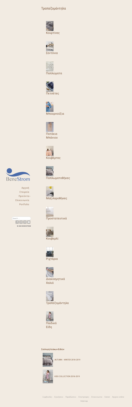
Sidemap (84, 401)
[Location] (25, 222)
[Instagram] (21, 222)
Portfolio (24, 204)
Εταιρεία (24, 191)
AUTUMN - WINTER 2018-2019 (67, 360)
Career (107, 397)
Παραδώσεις (70, 397)
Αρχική (25, 187)
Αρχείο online (118, 397)
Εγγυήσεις (58, 397)
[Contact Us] (28, 222)
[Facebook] (17, 222)
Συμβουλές (47, 397)
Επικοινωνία (22, 200)
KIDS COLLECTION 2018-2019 (67, 376)
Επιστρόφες (84, 397)
